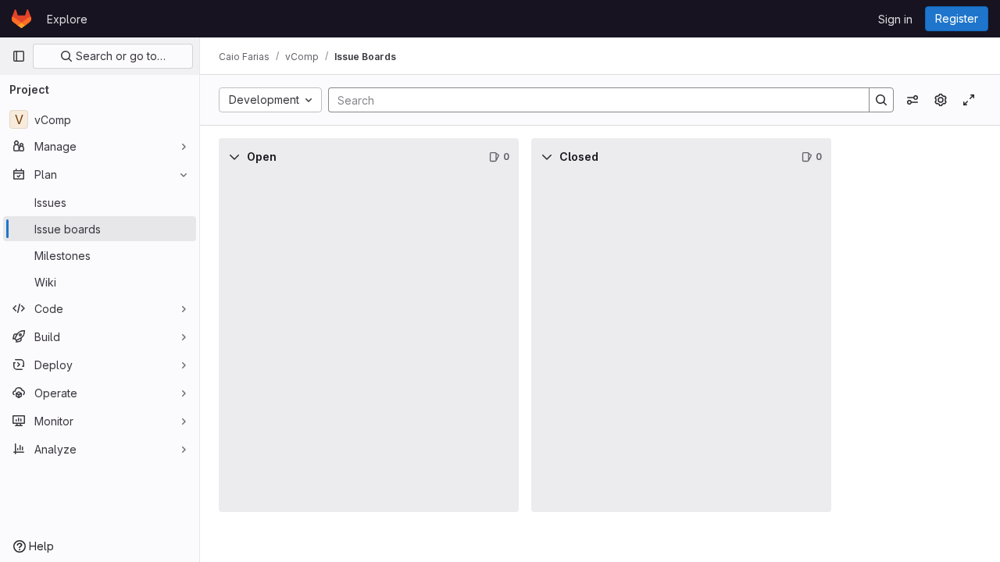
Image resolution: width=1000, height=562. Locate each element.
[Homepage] (21, 18)
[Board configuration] (940, 99)
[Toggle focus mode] (968, 99)
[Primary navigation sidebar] (18, 56)
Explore (67, 19)
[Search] (881, 99)
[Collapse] (234, 157)
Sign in (895, 19)
